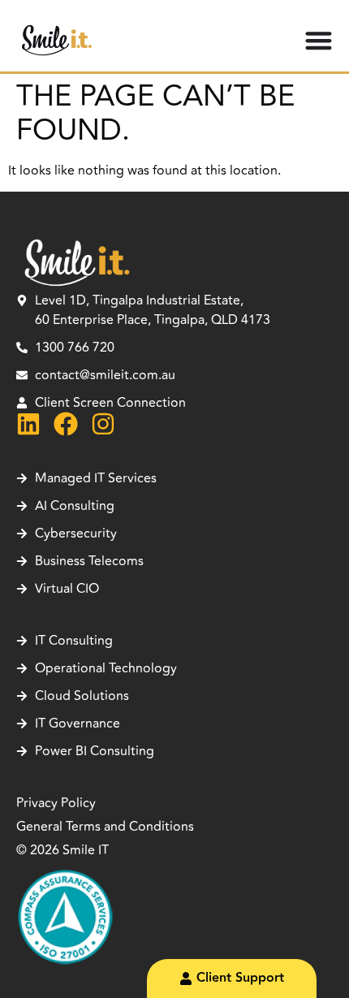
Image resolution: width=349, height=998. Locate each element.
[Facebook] (66, 424)
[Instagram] (103, 424)
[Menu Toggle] (318, 40)
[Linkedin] (28, 424)
